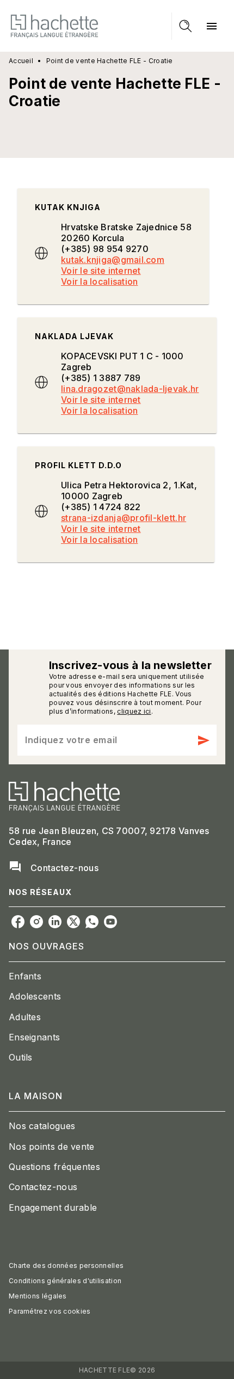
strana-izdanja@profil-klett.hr (123, 517)
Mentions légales (38, 1296)
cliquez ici (134, 711)
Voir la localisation (99, 281)
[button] (117, 976)
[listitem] (18, 921)
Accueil (21, 61)
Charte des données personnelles (66, 1265)
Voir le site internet (101, 270)
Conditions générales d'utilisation (65, 1281)
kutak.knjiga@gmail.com (112, 259)
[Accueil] (54, 26)
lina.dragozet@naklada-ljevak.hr (130, 388)
